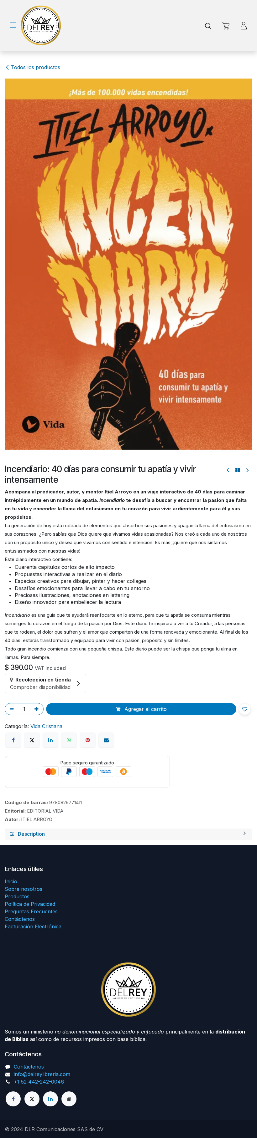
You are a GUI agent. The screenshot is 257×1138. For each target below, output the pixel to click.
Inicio (11, 881)
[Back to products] (237, 104)
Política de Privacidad (30, 904)
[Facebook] (13, 374)
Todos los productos (35, 67)
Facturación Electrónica (33, 926)
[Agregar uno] (38, 344)
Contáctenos (20, 919)
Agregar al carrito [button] (145, 343)
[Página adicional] (68, 1098)
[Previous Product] (228, 105)
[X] (31, 374)
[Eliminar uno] (11, 344)
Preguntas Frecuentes (31, 911)
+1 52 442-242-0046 (39, 1082)
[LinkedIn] (50, 374)
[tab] (128, 468)
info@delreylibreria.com (42, 1074)
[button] (245, 344)
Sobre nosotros (23, 889)
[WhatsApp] (68, 374)
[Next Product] (247, 105)
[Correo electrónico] (106, 374)
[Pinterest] (87, 374)
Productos (17, 896)
